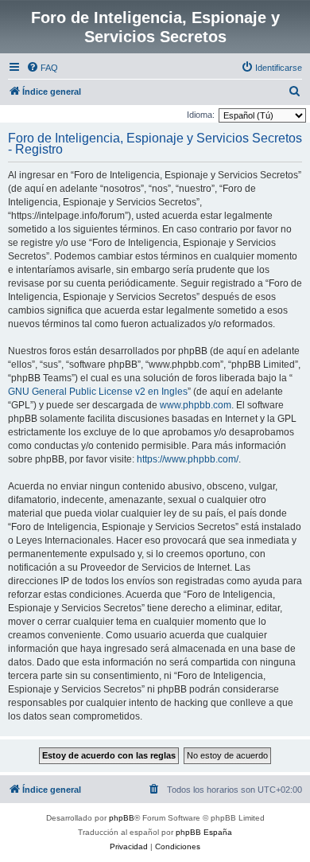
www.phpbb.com (195, 405)
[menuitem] (42, 67)
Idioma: (201, 114)
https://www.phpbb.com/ (187, 459)
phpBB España (204, 832)
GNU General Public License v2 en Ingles (98, 391)
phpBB (121, 817)
